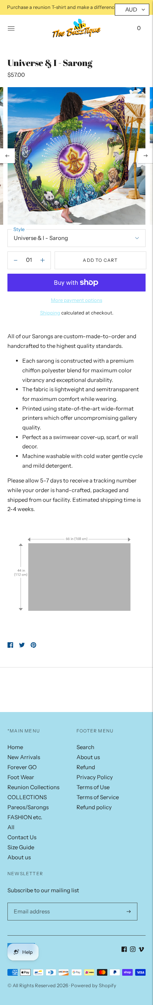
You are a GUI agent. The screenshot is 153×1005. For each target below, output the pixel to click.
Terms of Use (93, 787)
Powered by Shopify (93, 985)
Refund (85, 767)
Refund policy (94, 807)
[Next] (145, 155)
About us (19, 857)
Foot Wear (20, 777)
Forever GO (22, 767)
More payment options (76, 300)
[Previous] (7, 155)
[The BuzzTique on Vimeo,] (141, 949)
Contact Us (21, 837)
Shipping (50, 313)
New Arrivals (23, 757)
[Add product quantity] (15, 260)
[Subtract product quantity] (43, 260)
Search (85, 747)
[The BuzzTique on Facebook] (124, 949)
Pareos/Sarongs (28, 807)
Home (15, 747)
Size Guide (20, 847)
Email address (30, 903)
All (10, 827)
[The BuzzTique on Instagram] (133, 949)
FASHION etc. (24, 817)
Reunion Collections (33, 787)
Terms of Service (97, 797)
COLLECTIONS (27, 797)
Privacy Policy (94, 777)
